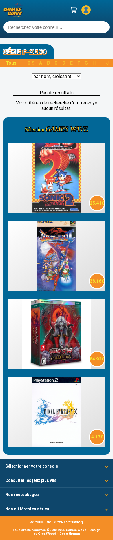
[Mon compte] (86, 10)
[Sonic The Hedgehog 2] (56, 211)
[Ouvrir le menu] (100, 10)
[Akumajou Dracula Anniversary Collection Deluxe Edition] (56, 367)
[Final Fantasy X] (56, 445)
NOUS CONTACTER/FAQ (65, 522)
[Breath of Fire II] (56, 289)
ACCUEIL (36, 522)
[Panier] (74, 10)
